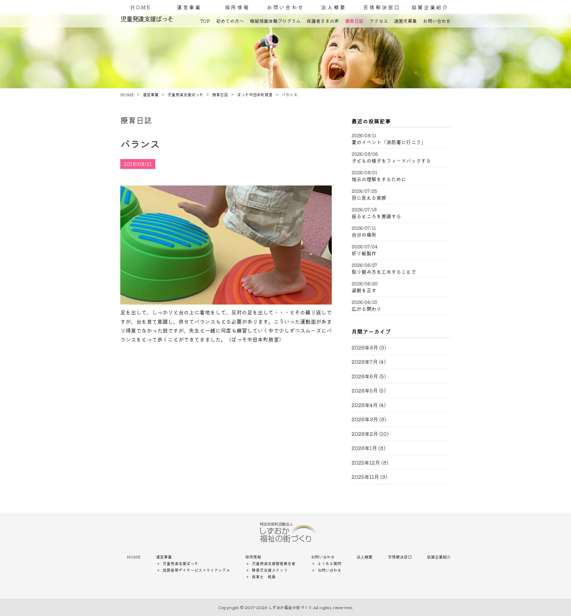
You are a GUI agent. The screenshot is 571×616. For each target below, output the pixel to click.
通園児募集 (405, 21)
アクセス (378, 21)
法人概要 (333, 7)
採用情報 (237, 7)
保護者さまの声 (323, 21)
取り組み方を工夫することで (384, 272)
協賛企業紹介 (430, 7)
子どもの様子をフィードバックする (391, 161)
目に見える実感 (369, 198)
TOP (205, 21)
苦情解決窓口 (381, 7)
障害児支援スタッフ (269, 570)
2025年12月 (366, 462)
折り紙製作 (364, 253)
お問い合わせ (285, 7)
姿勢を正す (364, 290)
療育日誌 (354, 21)
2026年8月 (365, 347)
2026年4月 (365, 404)
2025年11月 (365, 476)
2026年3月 (365, 419)
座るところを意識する (376, 216)
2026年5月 (365, 390)
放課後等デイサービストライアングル (196, 570)
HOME (141, 7)
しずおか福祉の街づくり (290, 607)
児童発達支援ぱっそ (180, 563)
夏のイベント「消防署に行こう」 (389, 142)
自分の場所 (364, 235)
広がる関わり (366, 309)
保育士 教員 (264, 576)
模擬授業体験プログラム (275, 21)
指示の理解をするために (379, 179)
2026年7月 (365, 361)
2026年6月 (365, 376)
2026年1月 (364, 447)
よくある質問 (329, 563)
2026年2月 (365, 433)
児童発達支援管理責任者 (273, 563)
